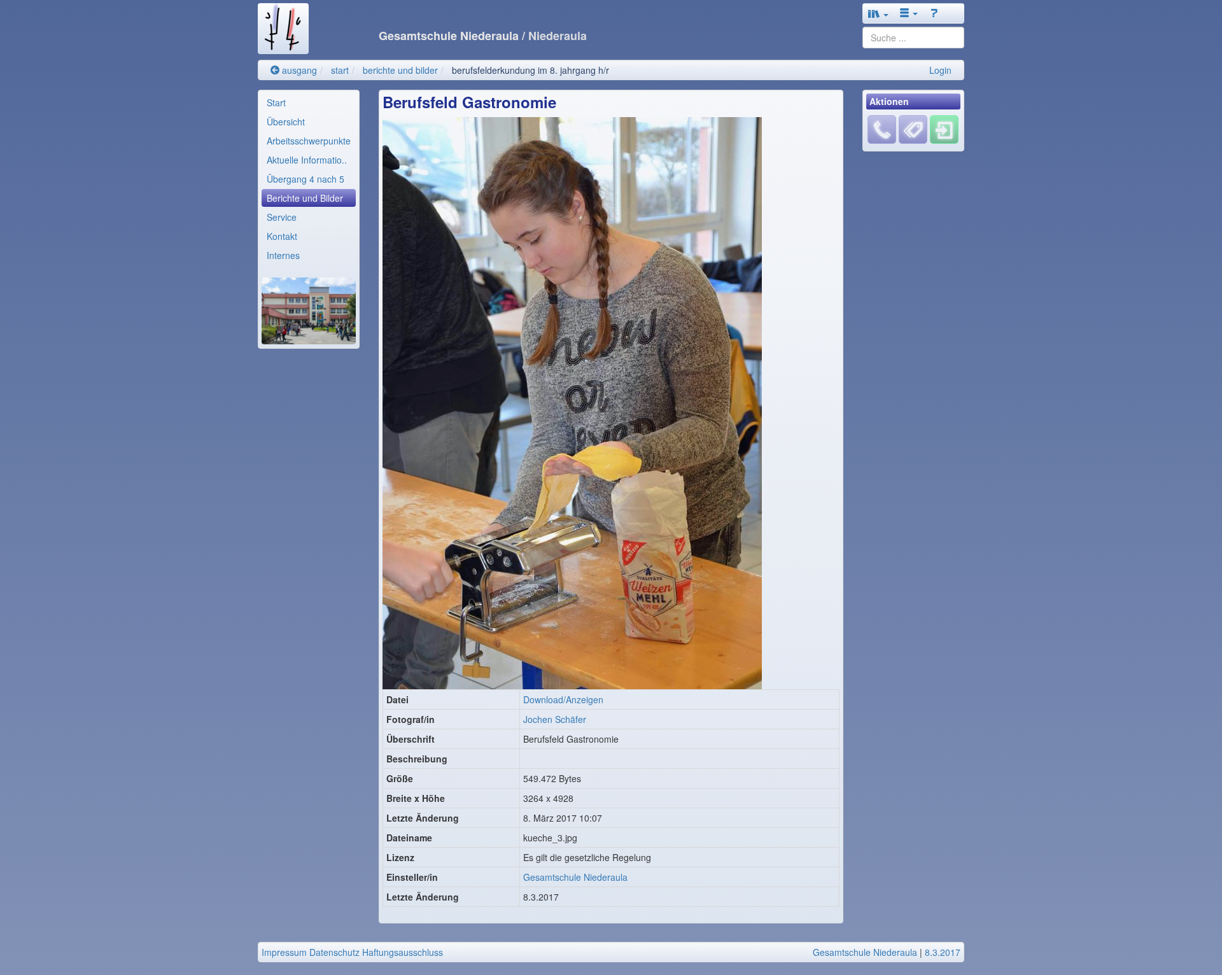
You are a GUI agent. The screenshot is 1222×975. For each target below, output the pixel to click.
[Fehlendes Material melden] (881, 128)
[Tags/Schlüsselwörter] (913, 129)
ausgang (298, 70)
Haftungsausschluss (402, 952)
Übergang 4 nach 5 (305, 178)
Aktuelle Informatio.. (307, 159)
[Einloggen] (944, 128)
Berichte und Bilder (305, 198)
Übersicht (286, 121)
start (340, 70)
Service (282, 217)
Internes (283, 255)
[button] (878, 13)
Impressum (284, 952)
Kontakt (282, 236)
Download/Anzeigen (563, 699)
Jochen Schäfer (554, 719)
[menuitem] (309, 102)
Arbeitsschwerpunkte (309, 140)
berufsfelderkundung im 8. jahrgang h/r (530, 70)
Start (276, 102)
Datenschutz (334, 952)
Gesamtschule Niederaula (575, 877)
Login (940, 70)
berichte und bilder (400, 70)
